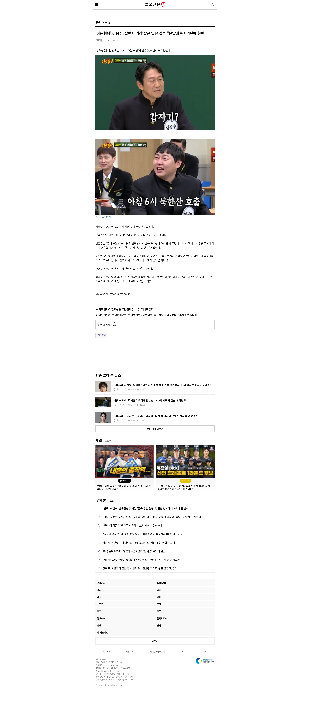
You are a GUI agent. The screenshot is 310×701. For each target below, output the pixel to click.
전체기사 (101, 582)
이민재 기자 (104, 324)
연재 (99, 625)
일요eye (101, 618)
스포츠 (100, 604)
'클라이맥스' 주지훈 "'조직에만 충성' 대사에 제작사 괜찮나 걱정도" (150, 400)
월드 (159, 611)
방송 (107, 23)
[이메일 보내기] (114, 324)
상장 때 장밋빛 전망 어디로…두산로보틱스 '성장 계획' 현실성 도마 (139, 542)
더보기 (155, 641)
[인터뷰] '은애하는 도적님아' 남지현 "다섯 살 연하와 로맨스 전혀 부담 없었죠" (156, 416)
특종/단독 (161, 582)
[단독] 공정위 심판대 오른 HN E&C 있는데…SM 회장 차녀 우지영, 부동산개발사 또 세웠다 (152, 517)
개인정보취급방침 (157, 651)
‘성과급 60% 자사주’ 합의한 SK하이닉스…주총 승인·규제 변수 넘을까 (141, 559)
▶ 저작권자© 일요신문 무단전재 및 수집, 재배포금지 (124, 309)
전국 (99, 611)
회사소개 (106, 651)
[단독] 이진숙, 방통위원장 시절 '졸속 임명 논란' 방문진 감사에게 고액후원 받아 (146, 508)
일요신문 (155, 4)
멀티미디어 (162, 618)
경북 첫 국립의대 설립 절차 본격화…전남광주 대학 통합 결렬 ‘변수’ (139, 568)
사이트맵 (184, 651)
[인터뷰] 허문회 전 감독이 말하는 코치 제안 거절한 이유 (133, 525)
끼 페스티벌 (102, 632)
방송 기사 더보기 (155, 429)
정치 (99, 589)
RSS (206, 651)
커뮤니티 (130, 651)
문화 (159, 604)
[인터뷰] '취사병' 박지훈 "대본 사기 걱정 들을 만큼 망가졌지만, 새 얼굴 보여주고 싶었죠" (162, 385)
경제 (159, 589)
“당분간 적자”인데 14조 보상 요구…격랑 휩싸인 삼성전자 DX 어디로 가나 (143, 534)
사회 (99, 597)
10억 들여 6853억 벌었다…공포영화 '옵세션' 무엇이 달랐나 (135, 551)
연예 (98, 22)
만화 (159, 625)
